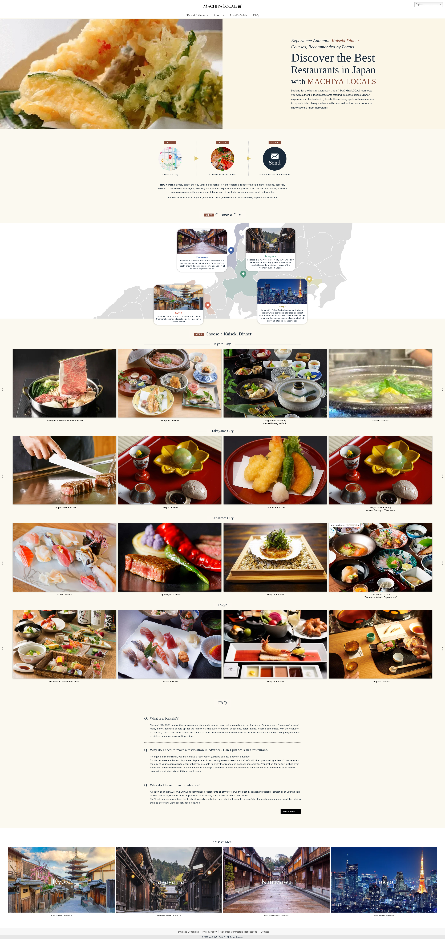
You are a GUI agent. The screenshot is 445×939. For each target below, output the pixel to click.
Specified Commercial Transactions (238, 931)
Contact (265, 931)
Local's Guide (238, 15)
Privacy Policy (210, 931)
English (419, 4)
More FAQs (289, 811)
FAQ (255, 15)
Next (442, 389)
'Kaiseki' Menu (223, 842)
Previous (2, 389)
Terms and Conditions (187, 931)
